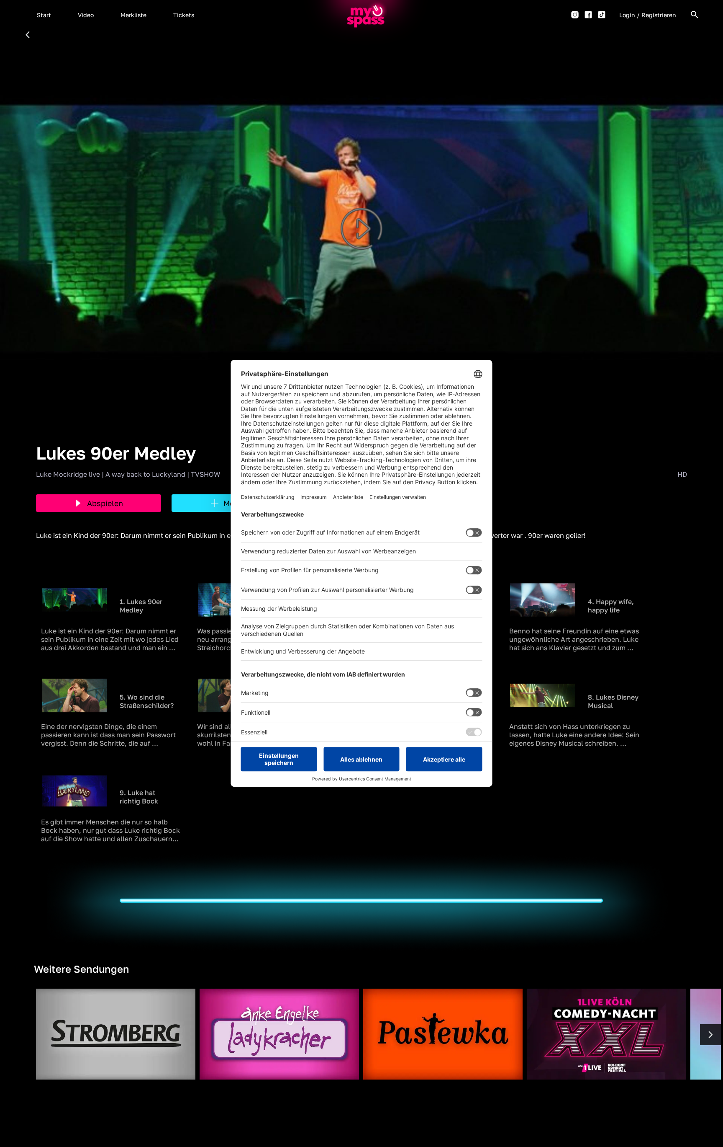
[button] (43, 14)
